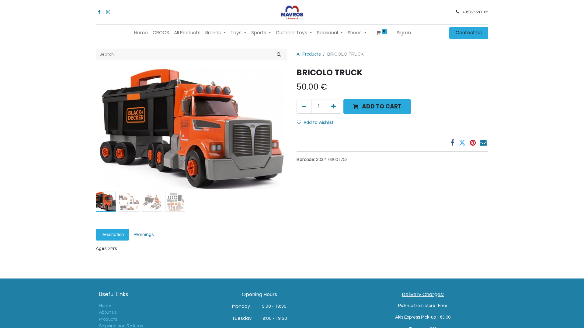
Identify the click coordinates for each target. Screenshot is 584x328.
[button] (110, 128)
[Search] (278, 54)
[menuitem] (141, 33)
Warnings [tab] (144, 234)
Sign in (404, 32)
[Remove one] (304, 107)
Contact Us (469, 32)
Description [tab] (112, 234)
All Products (309, 54)
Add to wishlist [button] (319, 122)
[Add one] (333, 107)
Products (108, 319)
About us (107, 312)
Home (105, 305)
